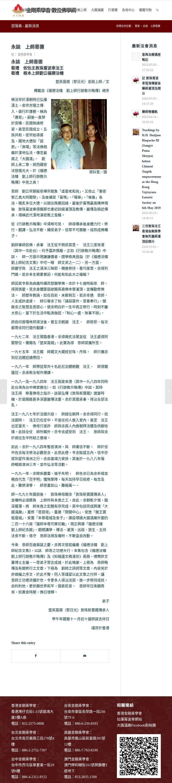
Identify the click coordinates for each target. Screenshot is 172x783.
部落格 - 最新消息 (25, 26)
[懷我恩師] (3, 391)
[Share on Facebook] (35, 655)
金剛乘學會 (25, 54)
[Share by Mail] (84, 655)
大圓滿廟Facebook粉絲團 (136, 725)
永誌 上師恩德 (27, 47)
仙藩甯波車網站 (129, 719)
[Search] (157, 10)
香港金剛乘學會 (129, 713)
